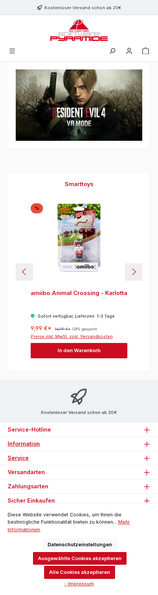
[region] (79, 272)
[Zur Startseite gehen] (79, 30)
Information (24, 443)
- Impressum (79, 584)
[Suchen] (112, 51)
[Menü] (12, 51)
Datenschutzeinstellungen (80, 544)
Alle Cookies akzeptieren (79, 572)
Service (18, 458)
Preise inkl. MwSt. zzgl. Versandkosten (72, 336)
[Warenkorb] (145, 51)
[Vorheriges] (24, 271)
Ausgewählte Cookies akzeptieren (80, 558)
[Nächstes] (133, 271)
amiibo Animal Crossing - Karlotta (79, 293)
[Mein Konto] (129, 51)
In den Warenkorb (79, 350)
